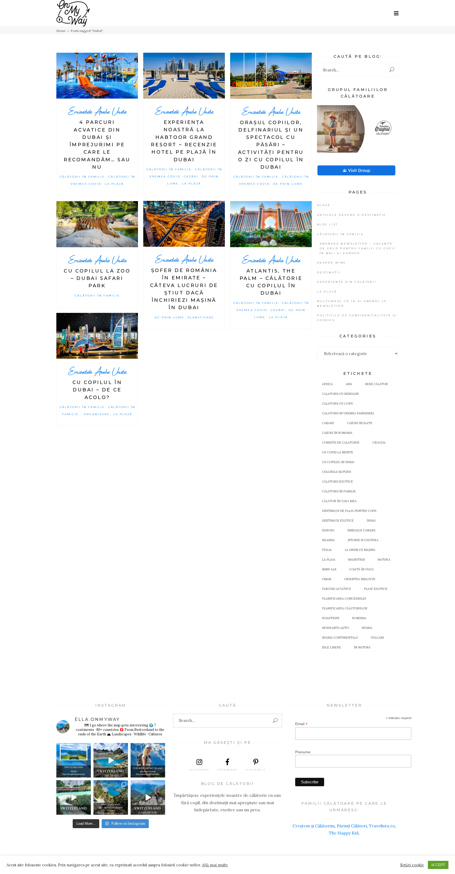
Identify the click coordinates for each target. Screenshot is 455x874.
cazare (328, 423)
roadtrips (330, 618)
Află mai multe (215, 865)
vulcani (377, 637)
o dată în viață (361, 569)
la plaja (328, 559)
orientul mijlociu (359, 579)
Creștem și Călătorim (314, 825)
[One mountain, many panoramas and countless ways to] (110, 797)
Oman (326, 579)
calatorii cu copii (337, 403)
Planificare (200, 317)
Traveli (376, 825)
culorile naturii (336, 472)
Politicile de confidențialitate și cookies (357, 318)
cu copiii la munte (337, 452)
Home (61, 31)
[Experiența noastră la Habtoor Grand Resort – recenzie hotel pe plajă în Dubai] (184, 76)
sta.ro (389, 825)
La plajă (114, 184)
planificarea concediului (344, 598)
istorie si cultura (363, 540)
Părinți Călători (352, 825)
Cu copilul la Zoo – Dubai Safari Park (97, 278)
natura (384, 559)
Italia (327, 550)
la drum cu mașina (360, 550)
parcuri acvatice (336, 589)
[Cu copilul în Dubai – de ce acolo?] (97, 336)
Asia (349, 384)
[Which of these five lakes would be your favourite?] (110, 760)
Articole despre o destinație (351, 215)
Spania (367, 628)
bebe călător (376, 384)
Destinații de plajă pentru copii (349, 511)
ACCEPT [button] (438, 865)
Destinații (328, 272)
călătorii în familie (339, 491)
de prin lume (288, 184)
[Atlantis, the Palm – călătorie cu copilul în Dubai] (271, 224)
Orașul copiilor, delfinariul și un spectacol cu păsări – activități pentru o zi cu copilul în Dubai (271, 145)
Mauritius (356, 559)
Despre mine (331, 262)
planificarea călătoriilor (344, 608)
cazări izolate (359, 423)
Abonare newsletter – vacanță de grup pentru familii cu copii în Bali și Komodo (357, 248)
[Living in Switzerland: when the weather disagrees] (73, 760)
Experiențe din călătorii (346, 282)
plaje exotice (375, 589)
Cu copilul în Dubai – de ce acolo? (97, 390)
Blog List (327, 224)
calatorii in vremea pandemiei (348, 413)
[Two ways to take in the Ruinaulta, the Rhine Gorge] (73, 797)
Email (301, 723)
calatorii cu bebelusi (340, 394)
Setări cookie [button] (412, 865)
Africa (327, 384)
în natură (362, 647)
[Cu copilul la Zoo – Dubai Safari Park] (97, 224)
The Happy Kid (343, 833)
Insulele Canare (361, 530)
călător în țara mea (339, 501)
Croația (378, 442)
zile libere (331, 647)
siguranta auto (335, 628)
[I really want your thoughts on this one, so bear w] (148, 760)
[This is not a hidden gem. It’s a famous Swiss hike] (148, 797)
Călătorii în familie (82, 176)
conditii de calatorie (340, 442)
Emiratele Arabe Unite (97, 111)
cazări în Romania (337, 433)
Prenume (302, 752)
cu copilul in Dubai (338, 462)
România (359, 618)
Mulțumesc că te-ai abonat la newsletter (352, 303)
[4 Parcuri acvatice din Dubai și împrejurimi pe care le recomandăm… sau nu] (97, 76)
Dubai (371, 520)
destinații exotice (338, 520)
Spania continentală (340, 637)
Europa (328, 530)
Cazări (191, 176)
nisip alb (329, 569)
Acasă (323, 205)
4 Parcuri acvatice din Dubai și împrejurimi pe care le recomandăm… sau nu (97, 144)
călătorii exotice (337, 481)
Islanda (328, 540)
